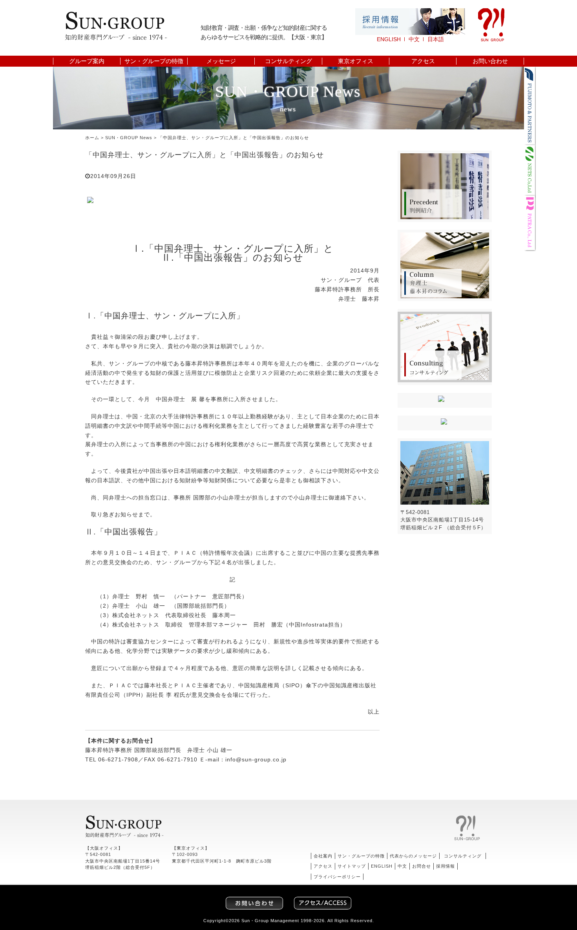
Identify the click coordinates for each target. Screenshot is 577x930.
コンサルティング (288, 61)
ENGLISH (389, 39)
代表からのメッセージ (413, 856)
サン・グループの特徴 (153, 61)
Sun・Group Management (270, 920)
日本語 (435, 39)
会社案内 (323, 856)
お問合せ (421, 866)
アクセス (423, 61)
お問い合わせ (490, 61)
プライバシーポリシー (337, 876)
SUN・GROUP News (128, 137)
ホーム (92, 137)
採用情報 (445, 866)
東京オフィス (355, 61)
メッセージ (221, 61)
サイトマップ (352, 866)
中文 (414, 39)
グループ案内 (86, 61)
